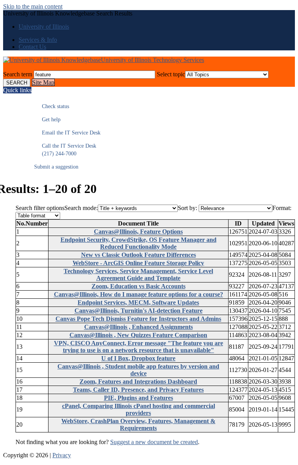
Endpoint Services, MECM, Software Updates (138, 302)
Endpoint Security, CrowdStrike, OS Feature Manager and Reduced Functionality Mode (139, 243)
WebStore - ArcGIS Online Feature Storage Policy (138, 263)
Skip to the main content (32, 6)
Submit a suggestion (56, 167)
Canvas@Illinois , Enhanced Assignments (138, 327)
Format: (281, 208)
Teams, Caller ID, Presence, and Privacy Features (138, 389)
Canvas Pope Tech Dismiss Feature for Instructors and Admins (138, 318)
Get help (47, 119)
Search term (17, 74)
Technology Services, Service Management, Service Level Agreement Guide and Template (138, 274)
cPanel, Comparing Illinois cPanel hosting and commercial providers (138, 409)
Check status (51, 106)
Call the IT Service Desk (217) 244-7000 (65, 150)
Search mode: (81, 208)
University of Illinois (44, 26)
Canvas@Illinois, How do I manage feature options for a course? (138, 294)
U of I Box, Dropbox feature (138, 358)
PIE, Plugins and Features (138, 397)
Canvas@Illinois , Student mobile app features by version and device (138, 370)
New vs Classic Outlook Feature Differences (138, 254)
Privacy (61, 455)
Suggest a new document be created (154, 442)
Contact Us (32, 46)
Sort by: (187, 208)
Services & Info (38, 39)
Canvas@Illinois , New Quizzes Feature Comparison (138, 335)
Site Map (43, 82)
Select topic (171, 74)
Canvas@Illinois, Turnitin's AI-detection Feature (138, 310)
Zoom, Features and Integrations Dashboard (138, 381)
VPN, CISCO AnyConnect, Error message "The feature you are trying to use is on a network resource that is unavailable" (138, 346)
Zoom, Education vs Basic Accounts (138, 286)
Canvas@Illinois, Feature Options (138, 231)
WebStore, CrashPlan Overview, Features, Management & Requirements (138, 424)
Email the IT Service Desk (67, 133)
